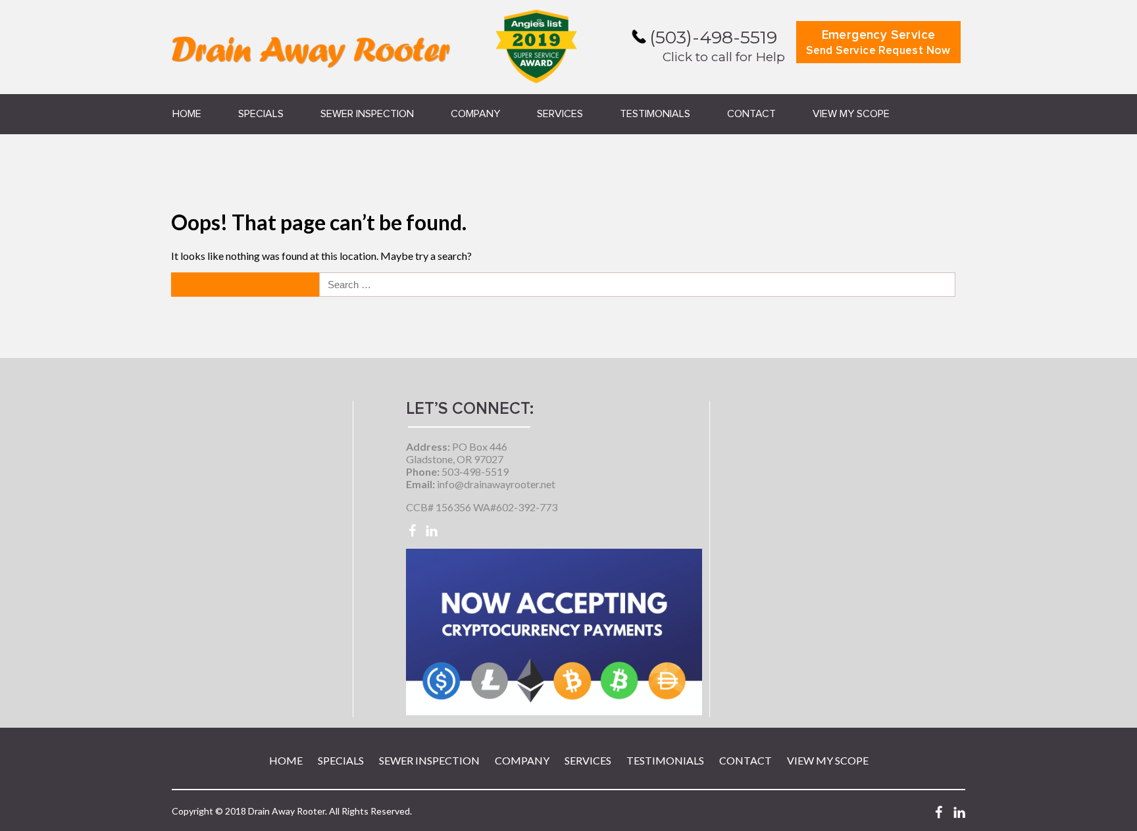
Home (186, 114)
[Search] (246, 284)
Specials (261, 114)
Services (560, 114)
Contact (751, 114)
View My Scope (851, 114)
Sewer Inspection (367, 114)
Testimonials (655, 114)
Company (475, 114)
